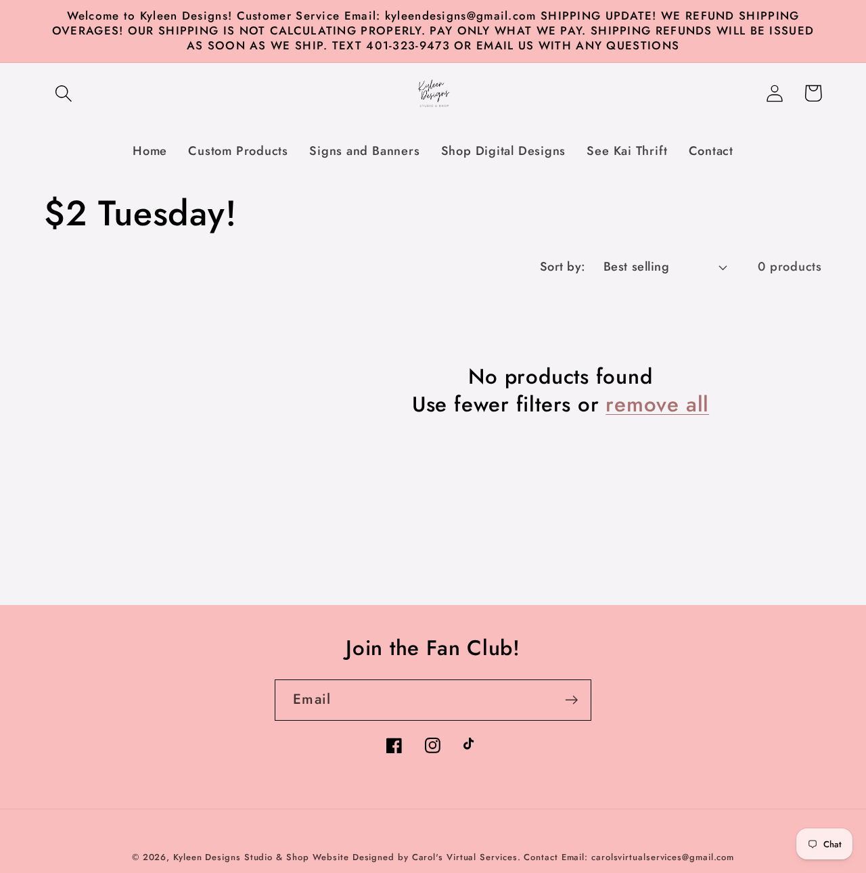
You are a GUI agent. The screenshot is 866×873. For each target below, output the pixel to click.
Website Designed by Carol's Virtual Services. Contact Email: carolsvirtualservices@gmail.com (523, 857)
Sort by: (563, 266)
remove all (657, 405)
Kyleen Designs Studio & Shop (241, 857)
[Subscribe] (571, 700)
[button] (63, 93)
